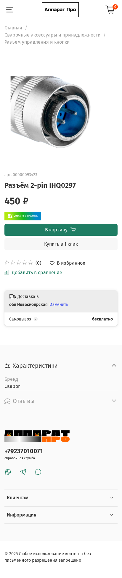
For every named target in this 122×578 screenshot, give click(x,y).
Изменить (58, 304)
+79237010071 (23, 451)
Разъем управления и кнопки (37, 42)
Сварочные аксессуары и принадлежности (52, 35)
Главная (13, 28)
